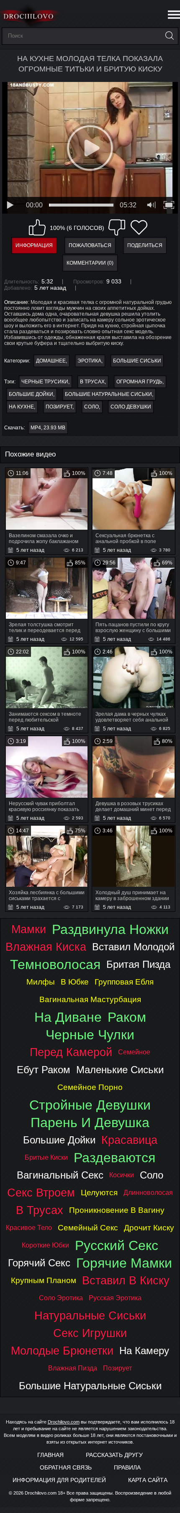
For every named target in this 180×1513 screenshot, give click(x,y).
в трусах (92, 382)
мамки (28, 929)
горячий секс (39, 1262)
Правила (127, 1467)
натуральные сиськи (90, 1315)
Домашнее (51, 361)
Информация (34, 245)
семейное (134, 1052)
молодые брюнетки (62, 1350)
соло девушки (131, 407)
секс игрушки (90, 1333)
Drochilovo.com (64, 1421)
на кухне (21, 407)
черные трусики (44, 382)
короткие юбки (45, 1245)
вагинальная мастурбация (90, 999)
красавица (129, 1139)
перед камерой (71, 1052)
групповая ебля (124, 981)
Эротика (89, 361)
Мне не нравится (116, 227)
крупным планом (43, 1280)
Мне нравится (37, 227)
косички (121, 1175)
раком (127, 1017)
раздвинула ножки (110, 929)
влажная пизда (72, 1368)
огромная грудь (139, 382)
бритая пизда (138, 964)
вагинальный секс (60, 1175)
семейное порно (90, 1087)
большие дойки (31, 394)
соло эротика (61, 1297)
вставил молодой (133, 946)
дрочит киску (149, 1227)
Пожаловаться (90, 245)
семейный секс (88, 1227)
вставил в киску (126, 1280)
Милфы (40, 981)
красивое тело (29, 1227)
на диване (68, 1017)
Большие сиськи (137, 361)
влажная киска (45, 946)
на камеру (144, 1350)
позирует (59, 407)
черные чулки (90, 1034)
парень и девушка (90, 1122)
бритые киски (46, 1157)
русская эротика (115, 1297)
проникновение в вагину (117, 1210)
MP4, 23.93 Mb (48, 428)
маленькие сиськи (120, 1069)
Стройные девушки (90, 1105)
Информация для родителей (59, 1480)
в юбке (75, 981)
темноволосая (55, 964)
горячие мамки (124, 1263)
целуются (99, 1192)
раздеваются (114, 1157)
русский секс (116, 1245)
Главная (50, 1455)
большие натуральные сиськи (108, 394)
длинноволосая (148, 1192)
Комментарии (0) (90, 263)
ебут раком (43, 1069)
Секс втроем (41, 1192)
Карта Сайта (147, 1480)
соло (91, 407)
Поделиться (144, 245)
